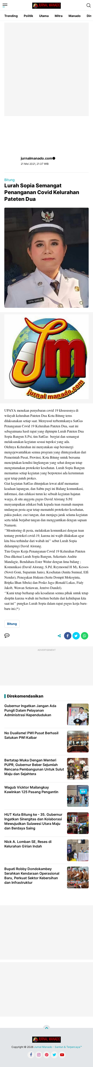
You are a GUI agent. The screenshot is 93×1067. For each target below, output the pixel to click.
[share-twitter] (76, 635)
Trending (11, 16)
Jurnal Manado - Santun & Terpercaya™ (58, 1047)
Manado (75, 16)
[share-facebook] (67, 635)
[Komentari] (7, 635)
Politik (28, 16)
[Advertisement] (46, 69)
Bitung (9, 180)
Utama (44, 16)
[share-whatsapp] (84, 635)
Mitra (59, 16)
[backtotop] (46, 1028)
